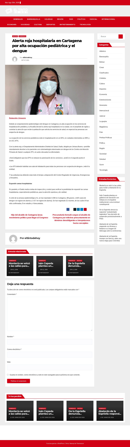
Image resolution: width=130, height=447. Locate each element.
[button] (123, 22)
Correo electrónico (14, 349)
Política (81, 19)
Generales (18, 19)
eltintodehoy (27, 57)
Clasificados (104, 73)
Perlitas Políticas (105, 137)
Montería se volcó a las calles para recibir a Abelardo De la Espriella (110, 188)
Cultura (38, 24)
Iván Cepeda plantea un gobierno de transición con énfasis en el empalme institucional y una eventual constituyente (109, 200)
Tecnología (85, 24)
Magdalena (103, 127)
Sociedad (25, 24)
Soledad (49, 19)
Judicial (93, 19)
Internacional (108, 19)
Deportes (50, 24)
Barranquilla (33, 19)
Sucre (101, 164)
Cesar (101, 67)
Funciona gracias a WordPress (55, 443)
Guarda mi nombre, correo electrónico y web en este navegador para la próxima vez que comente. (45, 375)
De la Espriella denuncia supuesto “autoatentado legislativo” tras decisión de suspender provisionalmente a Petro (110, 214)
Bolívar (15, 36)
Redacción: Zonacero (17, 118)
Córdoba (102, 78)
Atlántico (102, 51)
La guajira (103, 121)
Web (8, 362)
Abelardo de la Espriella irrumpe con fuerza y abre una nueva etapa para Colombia (110, 238)
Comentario (12, 294)
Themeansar (80, 443)
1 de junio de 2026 (107, 417)
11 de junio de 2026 (17, 417)
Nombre (10, 336)
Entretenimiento (67, 24)
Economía (11, 24)
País (71, 19)
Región (60, 19)
